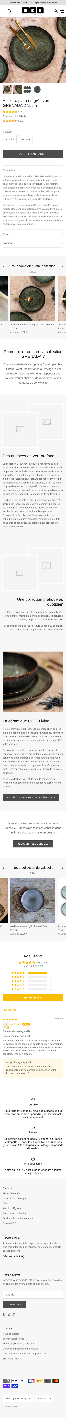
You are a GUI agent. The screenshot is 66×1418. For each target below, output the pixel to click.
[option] (33, 50)
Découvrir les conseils (33, 844)
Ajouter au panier (33, 154)
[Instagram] (9, 1314)
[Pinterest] (14, 1314)
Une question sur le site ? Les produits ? (24, 1353)
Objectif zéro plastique (15, 1198)
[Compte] (55, 11)
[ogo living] (33, 11)
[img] (10, 1019)
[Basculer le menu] (3, 11)
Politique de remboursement (18, 1218)
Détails (6, 234)
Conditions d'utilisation (15, 1213)
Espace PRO (9, 1223)
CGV (5, 1203)
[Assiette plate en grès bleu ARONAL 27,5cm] (32, 900)
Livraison (8, 243)
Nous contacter (11, 1333)
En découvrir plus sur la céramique (31, 797)
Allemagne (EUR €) (15, 1398)
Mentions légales (12, 1208)
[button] (10, 111)
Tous (33, 271)
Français (42, 1398)
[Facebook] (4, 1314)
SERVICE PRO (11, 1358)
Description (9, 170)
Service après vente (13, 1338)
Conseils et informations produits (20, 1348)
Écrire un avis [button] (33, 997)
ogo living (13, 1406)
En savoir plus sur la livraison (18, 1343)
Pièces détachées (12, 1193)
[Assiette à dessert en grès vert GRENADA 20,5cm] (32, 298)
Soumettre (14, 1304)
